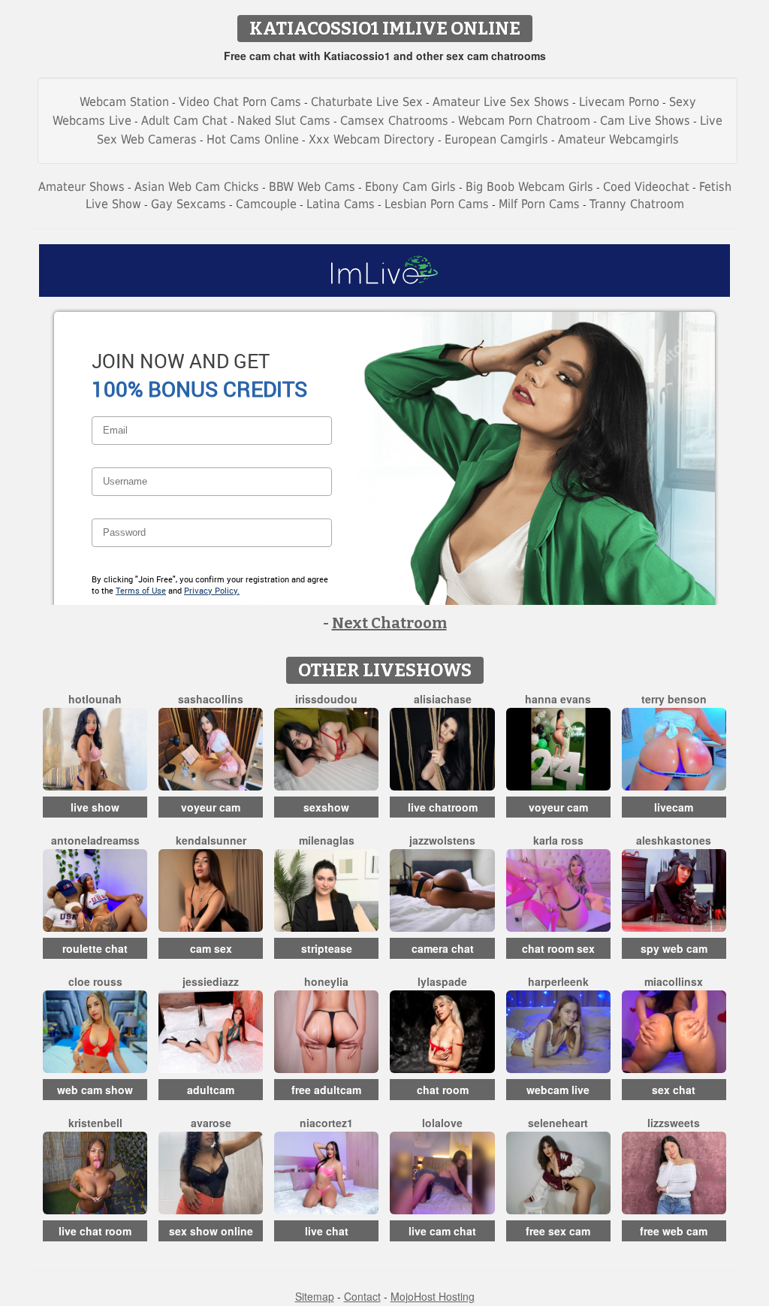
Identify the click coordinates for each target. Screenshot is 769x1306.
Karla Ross (558, 840)
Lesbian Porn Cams (436, 204)
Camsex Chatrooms (394, 120)
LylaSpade (442, 981)
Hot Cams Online (253, 139)
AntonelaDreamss (95, 840)
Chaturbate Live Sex (367, 102)
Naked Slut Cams (283, 120)
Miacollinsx (673, 981)
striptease (326, 948)
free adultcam (326, 1089)
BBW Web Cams (312, 187)
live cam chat (442, 1230)
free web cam (673, 1230)
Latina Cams (340, 204)
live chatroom (443, 807)
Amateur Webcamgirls (618, 139)
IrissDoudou (326, 698)
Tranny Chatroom (637, 204)
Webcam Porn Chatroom (524, 120)
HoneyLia (326, 981)
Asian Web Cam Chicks (196, 187)
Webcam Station (124, 102)
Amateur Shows (81, 187)
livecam (673, 807)
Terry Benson (674, 698)
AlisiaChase (443, 698)
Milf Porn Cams (539, 204)
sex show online (211, 1230)
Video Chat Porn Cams (240, 102)
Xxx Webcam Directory (372, 139)
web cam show (95, 1089)
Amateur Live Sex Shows (501, 102)
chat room (443, 1089)
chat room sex (558, 948)
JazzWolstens (442, 840)
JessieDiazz (210, 981)
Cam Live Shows (645, 120)
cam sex (211, 948)
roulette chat (95, 948)
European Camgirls (496, 139)
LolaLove (442, 1122)
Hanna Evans (558, 698)
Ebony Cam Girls (410, 187)
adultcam (210, 1089)
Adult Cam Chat (184, 120)
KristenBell (95, 1122)
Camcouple (266, 204)
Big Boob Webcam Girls (529, 187)
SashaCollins (210, 698)
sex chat (673, 1089)
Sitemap (314, 1296)
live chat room (95, 1230)
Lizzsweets (673, 1122)
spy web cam (674, 948)
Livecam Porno (619, 102)
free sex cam (558, 1230)
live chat (326, 1230)
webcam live (558, 1089)
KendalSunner (211, 840)
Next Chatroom (389, 623)
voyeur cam (210, 807)
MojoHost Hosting (433, 1296)
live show (95, 807)
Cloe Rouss (95, 981)
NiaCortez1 (326, 1122)
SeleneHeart (558, 1122)
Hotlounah (95, 698)
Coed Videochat (646, 187)
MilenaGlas (326, 840)
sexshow (326, 807)
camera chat (443, 948)
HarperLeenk (558, 981)
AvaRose (211, 1122)
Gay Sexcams (188, 204)
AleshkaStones (673, 840)
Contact (362, 1296)
